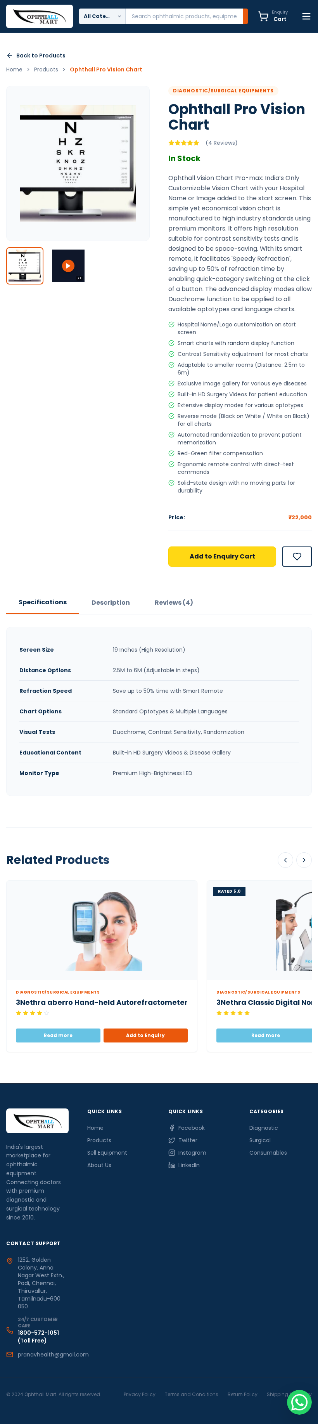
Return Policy (243, 1394)
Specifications (43, 602)
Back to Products (41, 55)
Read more (58, 1035)
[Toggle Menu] (306, 16)
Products (99, 1140)
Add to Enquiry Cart (222, 556)
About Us (99, 1165)
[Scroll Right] (304, 860)
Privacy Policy (140, 1394)
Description (111, 602)
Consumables (268, 1153)
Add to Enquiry (145, 1035)
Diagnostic (263, 1128)
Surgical (260, 1140)
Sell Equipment (107, 1153)
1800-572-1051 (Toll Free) (38, 1336)
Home (95, 1128)
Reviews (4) (174, 602)
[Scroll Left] (285, 860)
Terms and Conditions (191, 1394)
